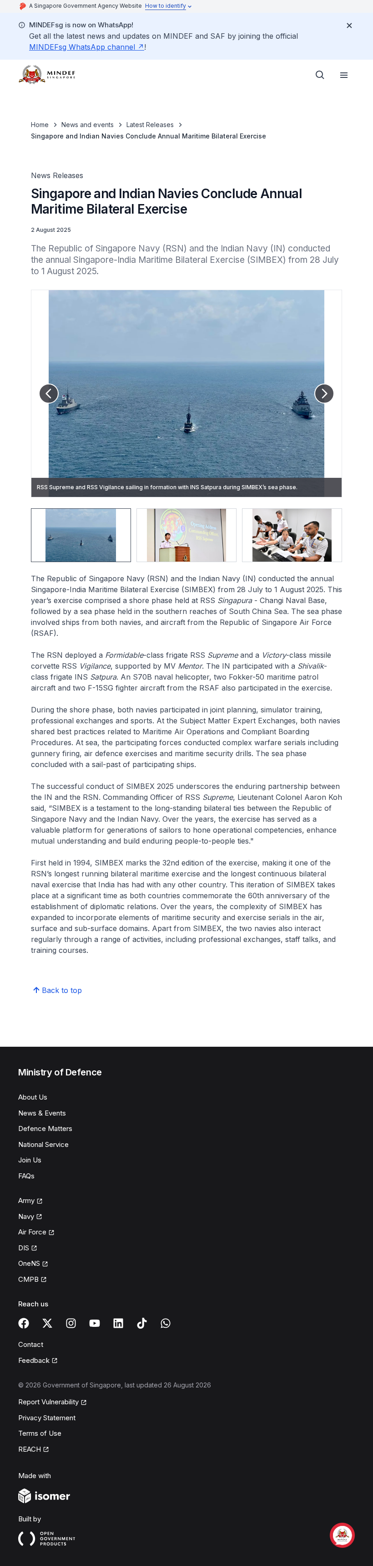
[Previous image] (49, 394)
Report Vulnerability (48, 1401)
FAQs (26, 1176)
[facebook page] (23, 1323)
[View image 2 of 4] (186, 535)
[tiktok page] (141, 1323)
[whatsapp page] (165, 1323)
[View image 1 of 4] (81, 535)
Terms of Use (39, 1433)
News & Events (42, 1113)
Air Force (32, 1232)
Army (26, 1200)
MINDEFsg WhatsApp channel (82, 46)
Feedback (34, 1360)
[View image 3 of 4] (292, 535)
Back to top (62, 990)
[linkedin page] (118, 1323)
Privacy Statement (47, 1417)
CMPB (28, 1279)
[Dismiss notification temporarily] (349, 25)
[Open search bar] (320, 75)
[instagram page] (71, 1323)
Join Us (29, 1160)
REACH (29, 1449)
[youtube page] (94, 1323)
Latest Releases (150, 124)
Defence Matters (45, 1128)
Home (40, 124)
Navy (26, 1216)
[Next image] (324, 394)
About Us (32, 1097)
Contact (30, 1344)
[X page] (47, 1323)
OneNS (29, 1263)
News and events (87, 124)
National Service (43, 1144)
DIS (23, 1248)
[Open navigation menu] (344, 75)
